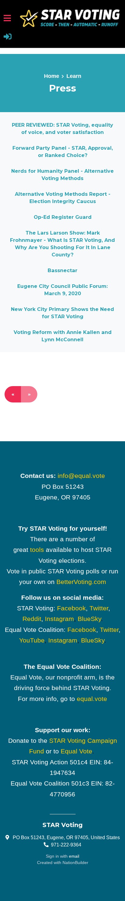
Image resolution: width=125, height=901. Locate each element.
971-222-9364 (66, 844)
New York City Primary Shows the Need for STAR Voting (62, 312)
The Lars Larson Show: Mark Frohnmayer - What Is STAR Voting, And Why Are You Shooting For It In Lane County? (62, 244)
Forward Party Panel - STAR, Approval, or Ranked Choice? (62, 151)
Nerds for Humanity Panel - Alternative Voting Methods (62, 174)
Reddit (31, 618)
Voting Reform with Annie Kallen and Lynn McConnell (63, 335)
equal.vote (92, 698)
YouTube (32, 640)
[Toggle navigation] (7, 18)
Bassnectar (62, 270)
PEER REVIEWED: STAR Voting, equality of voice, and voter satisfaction (62, 128)
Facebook (71, 608)
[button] (7, 37)
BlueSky (89, 618)
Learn (73, 76)
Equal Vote (76, 751)
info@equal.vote (81, 475)
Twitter (99, 608)
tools (37, 549)
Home (51, 76)
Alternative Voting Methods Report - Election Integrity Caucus (62, 197)
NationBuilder (75, 862)
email (74, 856)
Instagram (59, 618)
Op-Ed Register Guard (63, 217)
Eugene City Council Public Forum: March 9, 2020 (62, 289)
